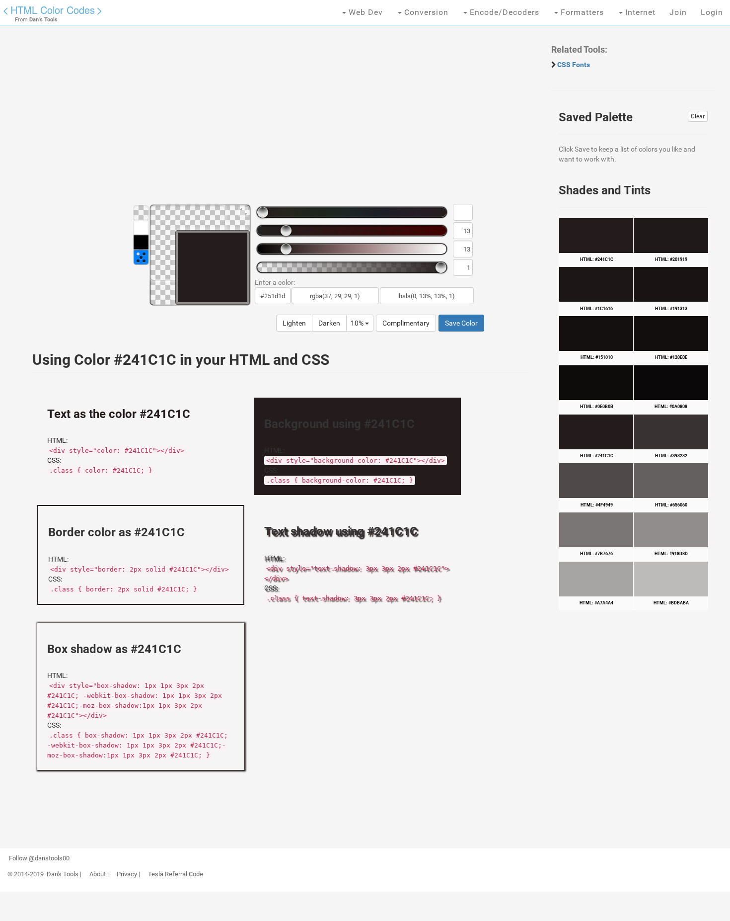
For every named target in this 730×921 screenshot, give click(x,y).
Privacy (127, 874)
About (97, 874)
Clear (698, 116)
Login (712, 12)
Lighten (294, 323)
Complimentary (406, 323)
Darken (329, 323)
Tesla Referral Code (175, 874)
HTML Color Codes (52, 9)
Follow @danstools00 (39, 858)
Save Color (461, 323)
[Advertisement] (275, 119)
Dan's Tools (62, 874)
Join (678, 12)
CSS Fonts (573, 65)
